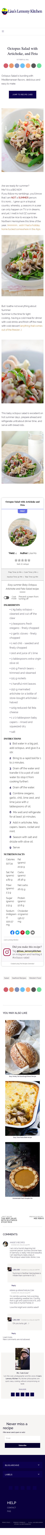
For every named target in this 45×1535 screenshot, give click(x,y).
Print (22, 511)
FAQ (9, 1511)
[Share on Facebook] (17, 65)
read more (22, 1389)
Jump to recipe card (22, 95)
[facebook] (13, 21)
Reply (14, 1285)
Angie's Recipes (17, 1242)
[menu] (3, 31)
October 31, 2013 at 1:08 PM (30, 1270)
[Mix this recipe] (28, 65)
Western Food (35, 978)
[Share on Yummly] (11, 65)
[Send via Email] (33, 65)
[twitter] (24, 21)
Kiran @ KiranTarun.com (22, 1290)
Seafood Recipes (19, 978)
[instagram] (18, 21)
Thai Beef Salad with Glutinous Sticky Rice (9, 1220)
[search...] (40, 34)
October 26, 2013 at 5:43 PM (20, 1245)
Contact (11, 1508)
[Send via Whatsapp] (39, 65)
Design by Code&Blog (19, 1522)
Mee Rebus (39, 1218)
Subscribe (22, 1445)
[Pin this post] (6, 65)
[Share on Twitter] (22, 65)
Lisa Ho (16, 1269)
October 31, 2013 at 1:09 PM (30, 1320)
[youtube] (35, 21)
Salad (6, 978)
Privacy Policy (6, 1522)
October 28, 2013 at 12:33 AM (20, 1293)
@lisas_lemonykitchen (29, 951)
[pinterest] (29, 21)
